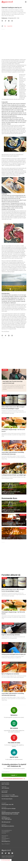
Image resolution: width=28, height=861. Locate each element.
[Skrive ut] (12, 21)
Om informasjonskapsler (7, 798)
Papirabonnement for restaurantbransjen (10, 812)
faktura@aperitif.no (6, 841)
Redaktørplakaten (14, 796)
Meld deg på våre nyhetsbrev (8, 826)
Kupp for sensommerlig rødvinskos (11, 634)
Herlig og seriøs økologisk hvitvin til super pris (14, 654)
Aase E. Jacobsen (5, 784)
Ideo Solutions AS (8, 857)
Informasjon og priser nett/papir (9, 808)
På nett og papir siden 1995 (7, 804)
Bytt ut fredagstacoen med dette (10, 674)
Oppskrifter (9, 26)
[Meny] (25, 2)
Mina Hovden (4, 792)
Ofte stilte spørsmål (6, 822)
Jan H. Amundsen (5, 788)
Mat (5, 26)
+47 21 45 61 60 (8, 819)
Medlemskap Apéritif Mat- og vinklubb (10, 813)
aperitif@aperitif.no (6, 818)
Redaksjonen (4, 18)
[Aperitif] (7, 2)
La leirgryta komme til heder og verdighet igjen (14, 475)
